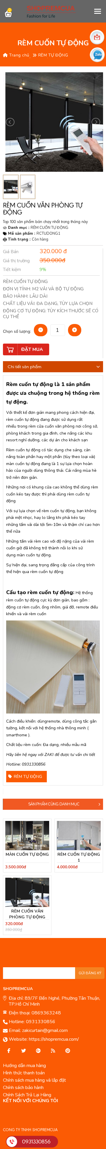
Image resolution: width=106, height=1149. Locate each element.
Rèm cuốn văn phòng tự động (27, 914)
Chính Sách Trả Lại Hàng (27, 1095)
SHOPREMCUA (18, 989)
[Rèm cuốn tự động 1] (79, 835)
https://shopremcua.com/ (54, 1039)
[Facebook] (9, 1051)
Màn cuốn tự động (27, 854)
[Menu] (98, 11)
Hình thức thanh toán (24, 1073)
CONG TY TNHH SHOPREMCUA (30, 1130)
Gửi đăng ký (90, 973)
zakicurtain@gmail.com (45, 1030)
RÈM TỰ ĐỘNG (53, 55)
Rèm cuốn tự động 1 (78, 857)
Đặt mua (32, 349)
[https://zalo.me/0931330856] (23, 1051)
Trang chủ (18, 55)
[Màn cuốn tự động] (27, 835)
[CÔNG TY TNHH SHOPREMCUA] (53, 11)
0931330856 (40, 1021)
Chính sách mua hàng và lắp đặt (34, 1080)
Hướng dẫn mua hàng (24, 1066)
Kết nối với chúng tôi (30, 1100)
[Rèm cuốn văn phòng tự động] (27, 892)
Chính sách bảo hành (23, 1087)
